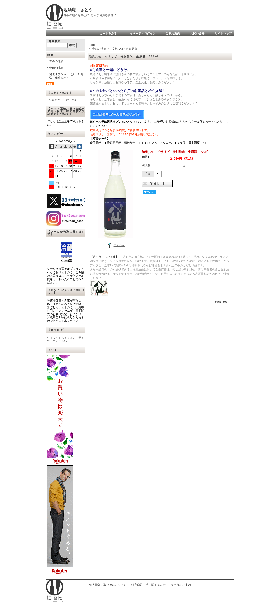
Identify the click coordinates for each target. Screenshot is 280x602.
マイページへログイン (141, 33)
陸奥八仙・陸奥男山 (124, 48)
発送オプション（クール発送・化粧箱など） (66, 75)
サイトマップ (223, 33)
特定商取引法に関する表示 (148, 584)
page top (221, 301)
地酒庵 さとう (78, 9)
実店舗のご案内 (181, 584)
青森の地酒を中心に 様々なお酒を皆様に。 (91, 15)
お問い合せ (197, 33)
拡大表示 (119, 245)
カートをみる (108, 33)
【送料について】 (60, 92)
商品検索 (55, 41)
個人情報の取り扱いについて (107, 584)
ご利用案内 (173, 33)
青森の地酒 (56, 61)
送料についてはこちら (63, 100)
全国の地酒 (56, 67)
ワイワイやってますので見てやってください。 (65, 339)
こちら (62, 121)
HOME (92, 45)
